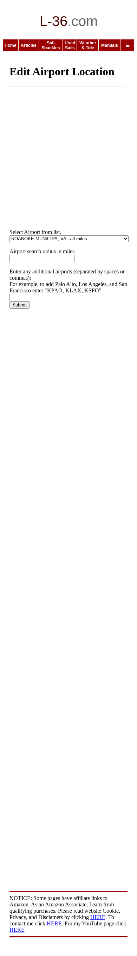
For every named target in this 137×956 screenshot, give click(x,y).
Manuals (109, 45)
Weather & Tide (87, 45)
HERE (97, 917)
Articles (29, 45)
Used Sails (70, 45)
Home (11, 45)
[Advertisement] (68, 160)
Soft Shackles (50, 45)
